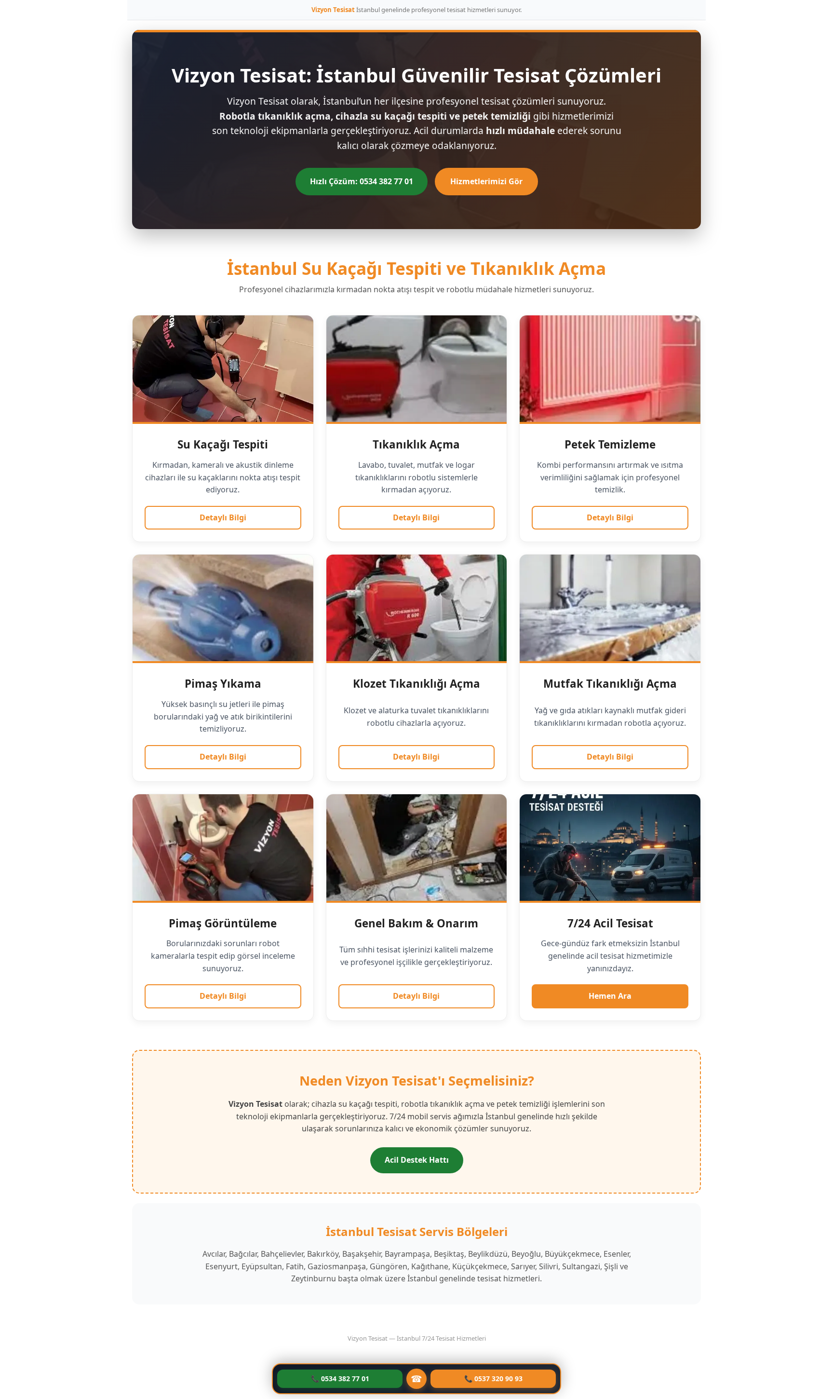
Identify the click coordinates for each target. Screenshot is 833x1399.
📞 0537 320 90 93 (493, 1378)
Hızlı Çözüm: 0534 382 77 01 (361, 181)
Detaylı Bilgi (223, 517)
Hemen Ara (610, 996)
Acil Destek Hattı (417, 1160)
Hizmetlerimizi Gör (486, 181)
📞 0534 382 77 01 (340, 1378)
